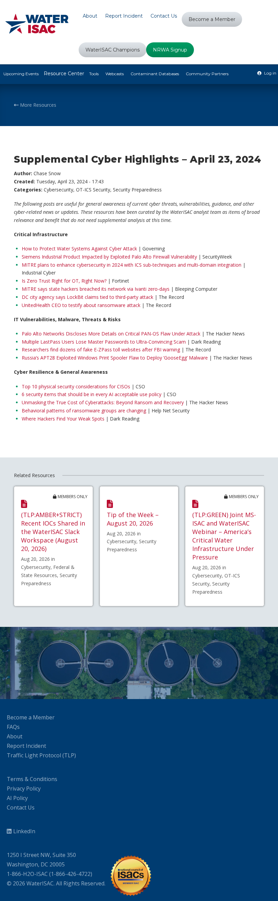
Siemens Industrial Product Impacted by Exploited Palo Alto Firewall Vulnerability (109, 256)
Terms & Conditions (32, 779)
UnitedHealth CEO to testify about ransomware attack (81, 305)
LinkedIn (24, 831)
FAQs (13, 727)
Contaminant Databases (155, 73)
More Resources (37, 105)
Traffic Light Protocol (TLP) (41, 755)
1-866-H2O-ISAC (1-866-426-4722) (49, 874)
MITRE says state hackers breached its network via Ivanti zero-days (96, 289)
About (14, 736)
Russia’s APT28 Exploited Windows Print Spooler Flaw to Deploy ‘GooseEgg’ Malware (115, 357)
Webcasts (114, 73)
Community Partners (207, 73)
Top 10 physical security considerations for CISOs (76, 386)
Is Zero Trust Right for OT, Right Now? (64, 281)
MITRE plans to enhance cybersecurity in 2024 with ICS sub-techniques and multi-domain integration (131, 265)
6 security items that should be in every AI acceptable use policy (91, 394)
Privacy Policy (24, 788)
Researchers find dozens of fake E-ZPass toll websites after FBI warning (101, 349)
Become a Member (31, 717)
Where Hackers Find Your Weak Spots (63, 418)
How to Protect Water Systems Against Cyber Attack (79, 248)
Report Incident (26, 746)
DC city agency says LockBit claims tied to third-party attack (87, 297)
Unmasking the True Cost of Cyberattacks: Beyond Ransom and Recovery (103, 402)
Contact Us (21, 807)
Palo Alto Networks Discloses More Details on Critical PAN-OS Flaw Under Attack (111, 333)
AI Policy (17, 798)
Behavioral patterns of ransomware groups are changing (84, 410)
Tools (94, 73)
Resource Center (64, 73)
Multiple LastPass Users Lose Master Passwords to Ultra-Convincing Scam (104, 342)
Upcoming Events (21, 73)
